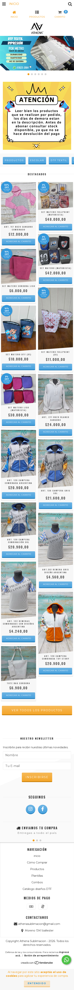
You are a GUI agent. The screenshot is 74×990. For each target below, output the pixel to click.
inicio (37, 856)
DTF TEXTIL (59, 160)
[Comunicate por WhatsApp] (66, 960)
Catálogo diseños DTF (37, 889)
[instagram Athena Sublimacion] (30, 809)
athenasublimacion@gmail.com (39, 924)
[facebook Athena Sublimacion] (42, 809)
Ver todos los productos (37, 710)
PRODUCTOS (14, 160)
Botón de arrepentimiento (41, 955)
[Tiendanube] (37, 963)
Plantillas (37, 875)
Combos (37, 882)
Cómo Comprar (37, 862)
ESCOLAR (37, 160)
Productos (37, 869)
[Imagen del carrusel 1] (37, 53)
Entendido (37, 983)
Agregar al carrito (18, 241)
